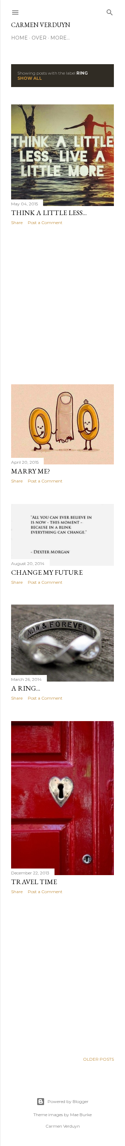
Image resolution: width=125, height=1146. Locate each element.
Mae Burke (81, 1114)
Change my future (47, 572)
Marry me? (30, 471)
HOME (19, 38)
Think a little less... (49, 212)
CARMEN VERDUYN (40, 25)
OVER (39, 38)
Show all (29, 78)
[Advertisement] (62, 304)
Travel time (34, 881)
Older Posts (98, 1059)
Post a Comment (45, 222)
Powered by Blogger (68, 1101)
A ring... (25, 688)
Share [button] (17, 222)
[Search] (110, 11)
